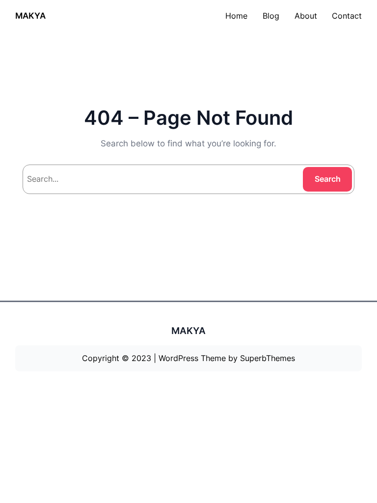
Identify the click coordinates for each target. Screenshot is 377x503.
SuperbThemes (267, 358)
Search (328, 179)
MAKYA (30, 16)
